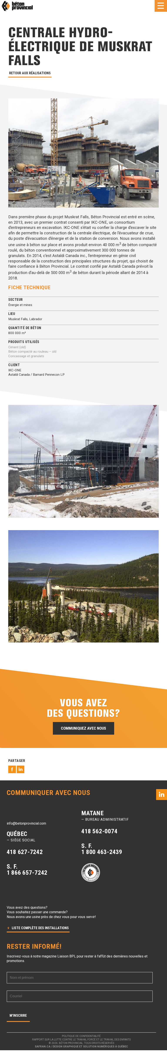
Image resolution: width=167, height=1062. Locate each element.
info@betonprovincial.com (26, 823)
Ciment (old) (17, 347)
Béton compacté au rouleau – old (32, 351)
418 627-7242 (25, 852)
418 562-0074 (99, 831)
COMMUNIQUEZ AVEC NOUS (83, 728)
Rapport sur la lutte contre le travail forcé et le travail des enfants (81, 1039)
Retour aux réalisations (30, 73)
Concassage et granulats (26, 356)
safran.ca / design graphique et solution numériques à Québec (81, 1046)
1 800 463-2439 (101, 852)
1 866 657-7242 (27, 872)
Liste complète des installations (40, 928)
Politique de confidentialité (81, 1036)
